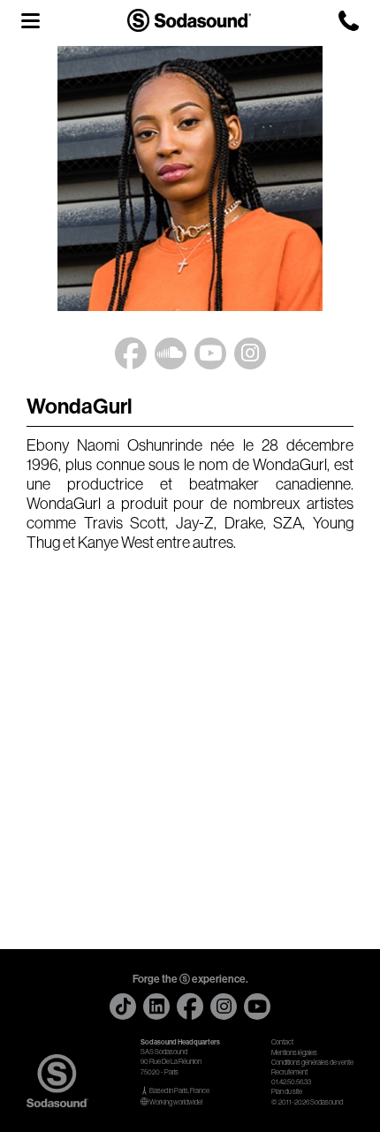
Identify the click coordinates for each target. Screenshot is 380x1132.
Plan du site (286, 1092)
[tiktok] (123, 1006)
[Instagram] (250, 349)
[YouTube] (210, 349)
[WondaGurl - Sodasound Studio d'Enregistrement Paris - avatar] (190, 178)
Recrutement (289, 1072)
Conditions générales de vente (312, 1063)
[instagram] (223, 1006)
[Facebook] (131, 354)
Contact (282, 1042)
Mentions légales (294, 1053)
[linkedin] (156, 1006)
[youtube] (257, 1006)
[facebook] (190, 1006)
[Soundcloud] (170, 349)
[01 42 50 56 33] (348, 21)
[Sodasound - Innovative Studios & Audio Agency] (189, 20)
